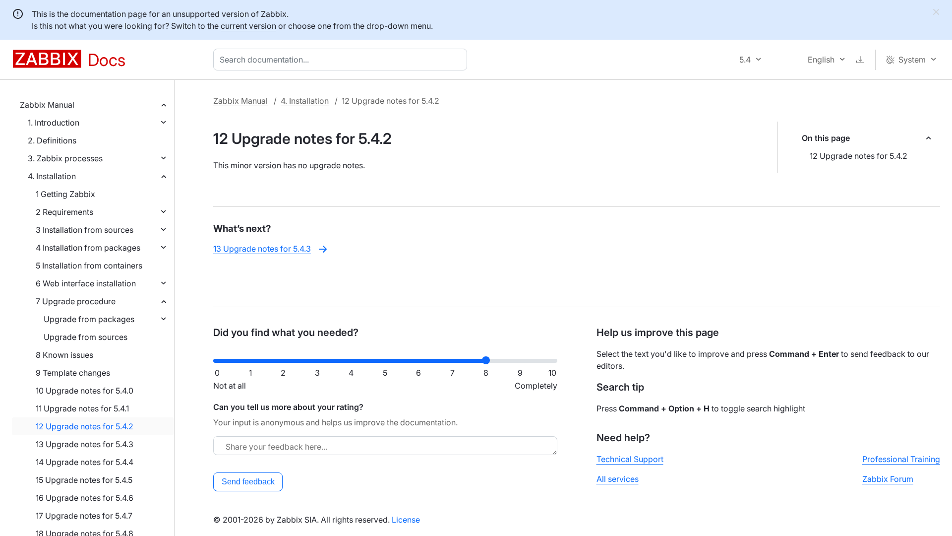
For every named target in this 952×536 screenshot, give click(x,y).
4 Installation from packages (88, 248)
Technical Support (629, 459)
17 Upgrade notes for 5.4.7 (84, 516)
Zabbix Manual (47, 105)
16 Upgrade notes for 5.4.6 (84, 498)
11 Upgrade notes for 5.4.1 (82, 408)
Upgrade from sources (85, 337)
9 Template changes (73, 373)
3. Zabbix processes (65, 158)
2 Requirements (64, 212)
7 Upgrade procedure (76, 301)
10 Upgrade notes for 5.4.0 (84, 391)
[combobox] (342, 59)
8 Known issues (64, 355)
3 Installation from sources (84, 230)
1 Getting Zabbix (65, 194)
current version (248, 26)
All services (617, 479)
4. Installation (52, 176)
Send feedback (248, 481)
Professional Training (901, 459)
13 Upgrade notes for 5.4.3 (84, 444)
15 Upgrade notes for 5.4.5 (84, 480)
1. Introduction (53, 123)
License (406, 520)
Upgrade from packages (89, 319)
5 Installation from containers (89, 265)
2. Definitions (52, 140)
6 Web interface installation (86, 283)
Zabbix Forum (887, 479)
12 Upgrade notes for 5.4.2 (84, 426)
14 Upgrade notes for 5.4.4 (84, 462)
